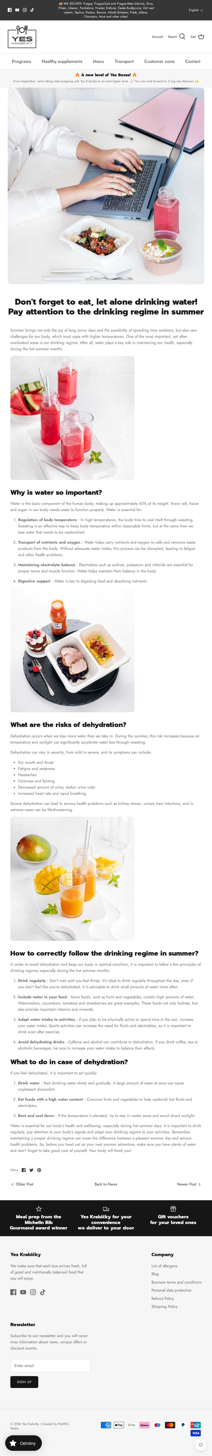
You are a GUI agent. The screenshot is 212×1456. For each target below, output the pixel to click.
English (194, 10)
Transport (124, 61)
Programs (21, 61)
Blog (155, 1274)
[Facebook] (10, 10)
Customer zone (159, 61)
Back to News (106, 1184)
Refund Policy (163, 1298)
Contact (192, 61)
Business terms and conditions (177, 1282)
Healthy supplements (62, 61)
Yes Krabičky (30, 1424)
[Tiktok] (32, 10)
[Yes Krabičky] (22, 37)
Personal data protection (172, 1290)
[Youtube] (17, 10)
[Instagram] (25, 10)
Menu (98, 61)
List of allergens (164, 1266)
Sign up (24, 1381)
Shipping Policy (165, 1306)
